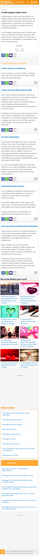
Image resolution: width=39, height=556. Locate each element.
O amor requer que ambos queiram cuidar (16, 90)
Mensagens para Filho (10, 455)
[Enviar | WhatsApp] (7, 55)
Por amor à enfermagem (10, 137)
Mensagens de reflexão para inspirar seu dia (17, 475)
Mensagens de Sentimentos (12, 420)
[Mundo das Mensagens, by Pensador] (10, 2)
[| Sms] (10, 55)
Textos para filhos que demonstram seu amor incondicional (18, 449)
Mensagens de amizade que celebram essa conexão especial (17, 481)
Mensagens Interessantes (11, 434)
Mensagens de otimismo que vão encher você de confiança (19, 501)
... (35, 83)
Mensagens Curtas (9, 439)
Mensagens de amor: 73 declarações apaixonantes (15, 470)
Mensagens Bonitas (9, 429)
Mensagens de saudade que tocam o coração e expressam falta (18, 494)
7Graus (15, 551)
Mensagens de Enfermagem (12, 424)
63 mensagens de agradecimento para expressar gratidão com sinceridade (19, 488)
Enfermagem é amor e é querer (12, 186)
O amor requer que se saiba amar (13, 68)
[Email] (14, 55)
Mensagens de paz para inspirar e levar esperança (16, 414)
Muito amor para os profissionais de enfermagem (19, 226)
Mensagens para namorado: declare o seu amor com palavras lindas (19, 508)
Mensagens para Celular (11, 444)
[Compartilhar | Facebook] (3, 55)
